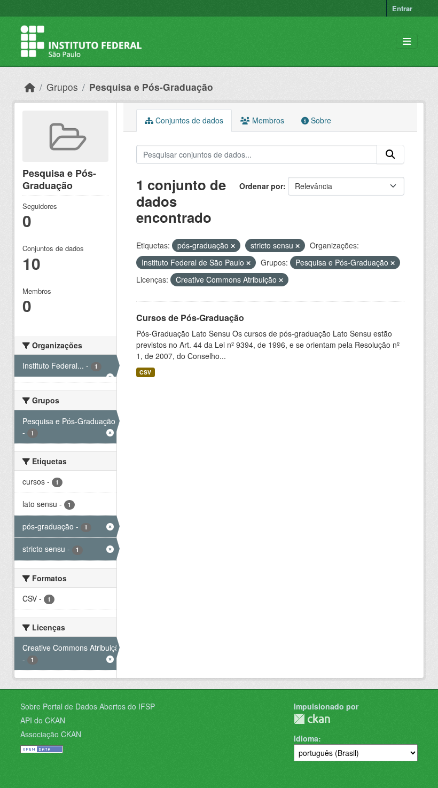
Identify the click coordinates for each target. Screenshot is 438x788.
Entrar (402, 8)
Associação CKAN (50, 734)
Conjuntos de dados (188, 120)
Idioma (306, 738)
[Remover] (233, 245)
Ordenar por (261, 186)
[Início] (30, 86)
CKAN (312, 718)
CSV (145, 372)
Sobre (320, 120)
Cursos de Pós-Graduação (190, 317)
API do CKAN (42, 720)
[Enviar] (390, 154)
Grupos (62, 86)
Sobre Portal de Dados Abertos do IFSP (87, 706)
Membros (267, 120)
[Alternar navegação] (407, 41)
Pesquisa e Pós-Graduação (151, 86)
